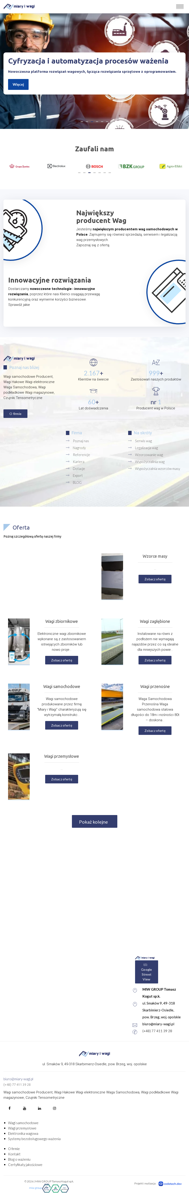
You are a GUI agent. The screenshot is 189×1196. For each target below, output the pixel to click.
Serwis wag (143, 441)
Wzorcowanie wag (149, 455)
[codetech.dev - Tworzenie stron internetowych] (170, 1183)
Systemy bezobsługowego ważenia (34, 1139)
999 (154, 373)
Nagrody (79, 448)
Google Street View (146, 974)
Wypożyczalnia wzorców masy (157, 468)
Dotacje (79, 468)
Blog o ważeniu (19, 1159)
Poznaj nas (81, 441)
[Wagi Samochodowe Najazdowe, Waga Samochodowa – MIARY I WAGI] (19, 6)
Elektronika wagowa (23, 1133)
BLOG (77, 482)
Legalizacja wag (146, 448)
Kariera (78, 462)
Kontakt (14, 1154)
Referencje (81, 455)
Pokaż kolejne (94, 822)
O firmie (15, 414)
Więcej (18, 84)
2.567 (92, 373)
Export (78, 475)
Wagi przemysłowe (22, 1128)
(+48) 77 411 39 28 (157, 1031)
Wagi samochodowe (23, 1123)
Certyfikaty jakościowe (25, 1165)
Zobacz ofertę (155, 579)
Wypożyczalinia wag (150, 462)
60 (91, 402)
